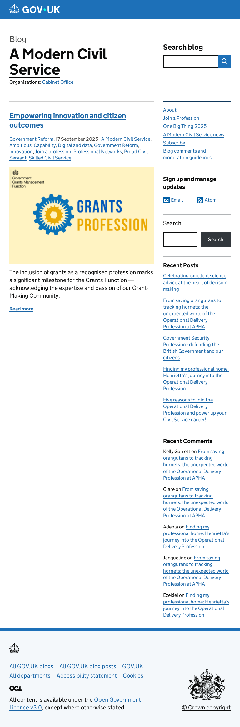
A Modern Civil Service (58, 62)
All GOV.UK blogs (31, 666)
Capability (45, 145)
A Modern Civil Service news (193, 135)
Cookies (133, 675)
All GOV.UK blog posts (87, 666)
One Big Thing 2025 (185, 126)
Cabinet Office (57, 82)
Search (172, 223)
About (170, 110)
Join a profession (53, 151)
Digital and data (75, 145)
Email (177, 200)
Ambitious (20, 145)
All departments (30, 675)
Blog (18, 39)
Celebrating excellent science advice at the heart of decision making (195, 282)
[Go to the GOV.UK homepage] (34, 9)
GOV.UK (132, 666)
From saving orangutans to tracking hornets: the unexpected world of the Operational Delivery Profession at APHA (192, 313)
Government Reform (31, 139)
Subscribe (174, 143)
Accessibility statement (87, 675)
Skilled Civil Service (50, 158)
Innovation (21, 151)
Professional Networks (97, 151)
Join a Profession (181, 118)
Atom (211, 200)
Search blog (183, 47)
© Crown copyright (206, 707)
